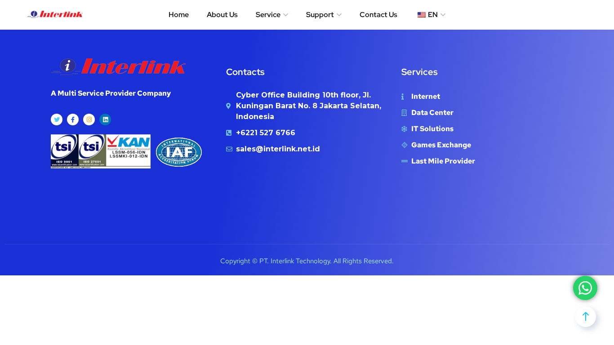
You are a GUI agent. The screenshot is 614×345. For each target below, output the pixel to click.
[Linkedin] (105, 119)
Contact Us (378, 14)
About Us (222, 14)
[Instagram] (89, 119)
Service (268, 14)
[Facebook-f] (73, 119)
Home (179, 14)
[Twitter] (56, 119)
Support (320, 14)
